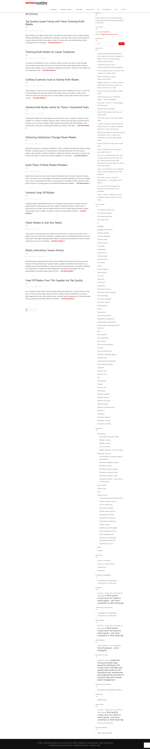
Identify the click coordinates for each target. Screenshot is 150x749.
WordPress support (103, 417)
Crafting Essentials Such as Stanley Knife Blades (52, 79)
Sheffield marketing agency (106, 354)
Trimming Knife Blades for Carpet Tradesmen (50, 52)
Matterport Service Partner (106, 292)
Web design (101, 391)
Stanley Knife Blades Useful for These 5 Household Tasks (57, 107)
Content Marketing (103, 236)
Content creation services (108, 501)
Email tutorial (102, 273)
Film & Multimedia (105, 505)
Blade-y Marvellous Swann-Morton (45, 250)
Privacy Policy (66, 743)
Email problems (102, 269)
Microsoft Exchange (104, 299)
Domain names (102, 256)
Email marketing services (107, 531)
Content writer (102, 239)
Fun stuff (100, 276)
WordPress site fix (105, 466)
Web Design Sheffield (104, 733)
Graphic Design (104, 524)
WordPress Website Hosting (108, 462)
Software (100, 368)
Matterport (101, 286)
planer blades (30, 143)
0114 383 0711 (104, 32)
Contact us (101, 570)
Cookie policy (101, 567)
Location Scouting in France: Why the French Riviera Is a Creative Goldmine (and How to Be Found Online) (110, 126)
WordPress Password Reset (108, 472)
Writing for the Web (104, 424)
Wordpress (101, 414)
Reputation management (105, 319)
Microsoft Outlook (103, 302)
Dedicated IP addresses (107, 518)
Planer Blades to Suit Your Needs (44, 222)
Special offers (102, 374)
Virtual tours (101, 387)
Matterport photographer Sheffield (109, 690)
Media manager (102, 296)
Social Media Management (106, 361)
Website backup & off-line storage (111, 450)
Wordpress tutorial (103, 420)
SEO (98, 9)
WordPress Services (66, 9)
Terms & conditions (104, 561)
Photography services (106, 515)
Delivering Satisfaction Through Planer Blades (51, 137)
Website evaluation (104, 401)
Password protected (104, 315)
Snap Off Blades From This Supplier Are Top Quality (54, 280)
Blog (116, 9)
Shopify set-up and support (108, 528)
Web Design (54, 9)
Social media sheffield (105, 364)
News (99, 309)
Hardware (100, 279)
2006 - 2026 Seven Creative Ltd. (50, 743)
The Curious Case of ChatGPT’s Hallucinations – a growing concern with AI (109, 180)
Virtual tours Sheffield (105, 723)
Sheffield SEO (102, 358)
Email (99, 266)
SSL (98, 377)
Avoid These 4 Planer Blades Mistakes (46, 165)
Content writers (102, 243)
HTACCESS (101, 282)
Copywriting (101, 249)
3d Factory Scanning (104, 213)
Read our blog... (95, 745)
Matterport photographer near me (60, 745)
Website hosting (102, 404)
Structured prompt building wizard (111, 498)
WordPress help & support (108, 469)
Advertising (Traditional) (107, 521)
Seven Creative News (104, 351)
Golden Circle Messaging (105, 109)
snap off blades (30, 199)
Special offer (101, 371)
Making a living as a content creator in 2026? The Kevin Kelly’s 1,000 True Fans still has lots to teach (110, 85)
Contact (123, 9)
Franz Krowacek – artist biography (109, 645)
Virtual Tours (90, 9)
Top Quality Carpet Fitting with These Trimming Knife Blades (55, 23)
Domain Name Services (107, 511)
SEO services (101, 341)
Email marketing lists (106, 534)
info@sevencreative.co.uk (109, 34)
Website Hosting (105, 440)
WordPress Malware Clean (108, 476)
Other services (107, 9)
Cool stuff (100, 246)
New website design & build (109, 437)
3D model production (104, 216)
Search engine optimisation (106, 322)
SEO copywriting (103, 338)
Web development (103, 394)
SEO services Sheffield (105, 344)
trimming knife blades (32, 30)
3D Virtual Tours (103, 220)
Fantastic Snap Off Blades (40, 192)
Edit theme (101, 263)
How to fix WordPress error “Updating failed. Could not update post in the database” (110, 171)
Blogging (100, 226)
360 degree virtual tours (105, 210)
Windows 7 (101, 411)
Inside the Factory (103, 660)
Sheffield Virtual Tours (81, 745)
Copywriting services (106, 544)
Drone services (102, 259)
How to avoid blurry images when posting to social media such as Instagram (108, 188)
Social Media (79, 9)
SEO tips (100, 348)
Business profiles (103, 233)
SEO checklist (102, 335)
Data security (102, 253)
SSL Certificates (104, 447)
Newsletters (101, 312)
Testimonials (101, 381)
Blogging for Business (105, 230)
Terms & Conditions (106, 743)
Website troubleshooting (105, 407)
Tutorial (100, 384)
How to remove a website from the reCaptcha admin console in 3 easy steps (109, 197)
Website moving (104, 443)
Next (35, 309)
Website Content (103, 397)
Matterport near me (104, 289)
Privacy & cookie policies (106, 564)
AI (98, 223)
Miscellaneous (102, 306)
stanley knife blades (31, 86)
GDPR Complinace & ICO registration (85, 743)
